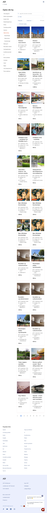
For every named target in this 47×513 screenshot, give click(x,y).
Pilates (25, 438)
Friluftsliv (5, 60)
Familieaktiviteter (7, 49)
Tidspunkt (20, 20)
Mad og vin (6, 43)
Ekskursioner (7, 38)
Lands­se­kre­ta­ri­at (6, 497)
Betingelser (23, 505)
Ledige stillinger (27, 488)
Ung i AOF (26, 483)
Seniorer (5, 30)
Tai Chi (4, 470)
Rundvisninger (7, 41)
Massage (26, 457)
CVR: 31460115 (6, 488)
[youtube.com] (8, 509)
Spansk (4, 429)
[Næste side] (43, 416)
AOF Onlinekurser (6, 483)
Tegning (25, 460)
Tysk (4, 443)
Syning (25, 462)
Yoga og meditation (28, 429)
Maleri (4, 462)
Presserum (5, 500)
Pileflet (25, 468)
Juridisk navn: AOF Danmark (9, 486)
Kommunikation (7, 57)
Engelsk (4, 438)
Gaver (5, 63)
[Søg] (18, 13)
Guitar (25, 451)
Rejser (5, 65)
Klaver (4, 454)
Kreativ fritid (6, 19)
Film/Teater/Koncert (8, 68)
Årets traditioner (7, 71)
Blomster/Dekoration (7, 468)
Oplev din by (6, 32)
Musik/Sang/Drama (8, 22)
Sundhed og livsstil (7, 52)
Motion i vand (27, 465)
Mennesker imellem (8, 46)
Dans (25, 440)
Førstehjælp (5, 440)
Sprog (5, 24)
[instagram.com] (14, 509)
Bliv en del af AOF (6, 494)
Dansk (4, 435)
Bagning (26, 454)
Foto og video (5, 465)
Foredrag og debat (7, 27)
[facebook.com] (4, 509)
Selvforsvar (5, 446)
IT (24, 432)
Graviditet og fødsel (7, 457)
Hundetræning (27, 435)
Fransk (25, 446)
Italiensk (4, 451)
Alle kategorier (7, 13)
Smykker (4, 460)
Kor (3, 449)
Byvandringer (7, 35)
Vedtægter (26, 486)
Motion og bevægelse (8, 16)
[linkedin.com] (12, 509)
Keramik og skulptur (28, 443)
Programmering (27, 449)
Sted (20, 16)
